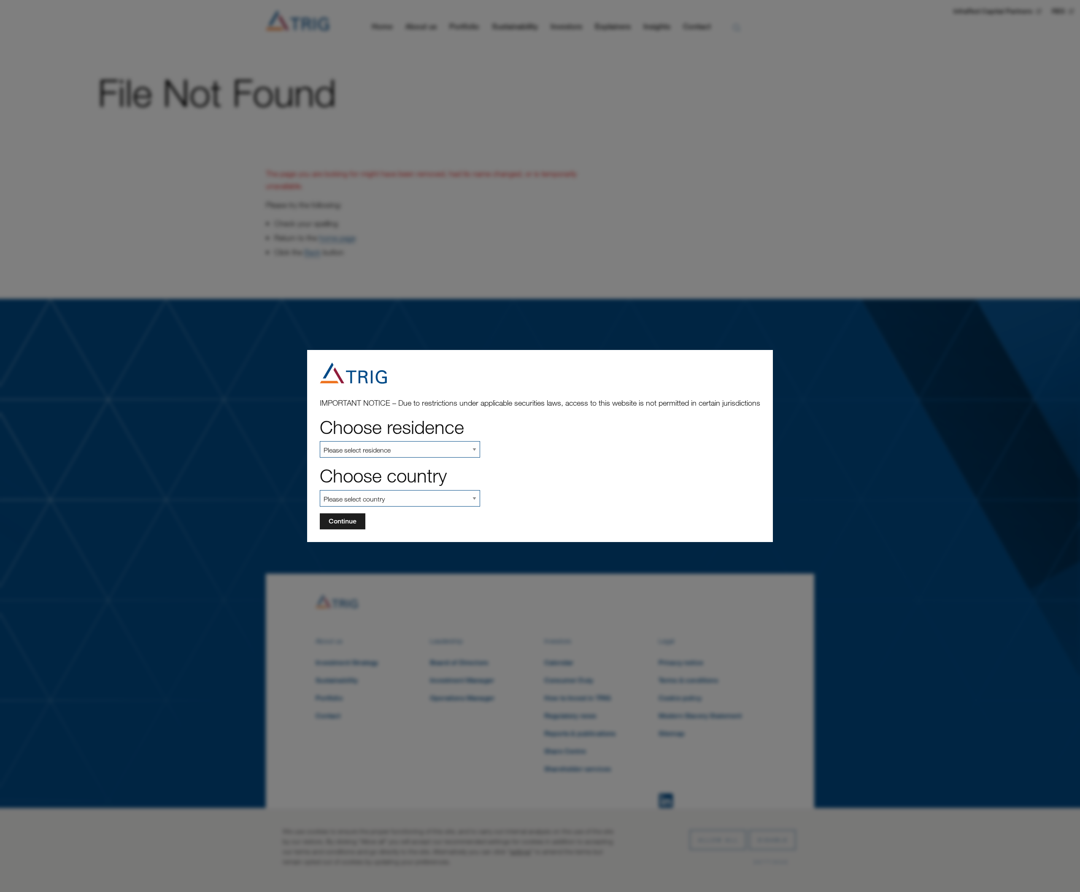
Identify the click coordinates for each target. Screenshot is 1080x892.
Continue (342, 521)
